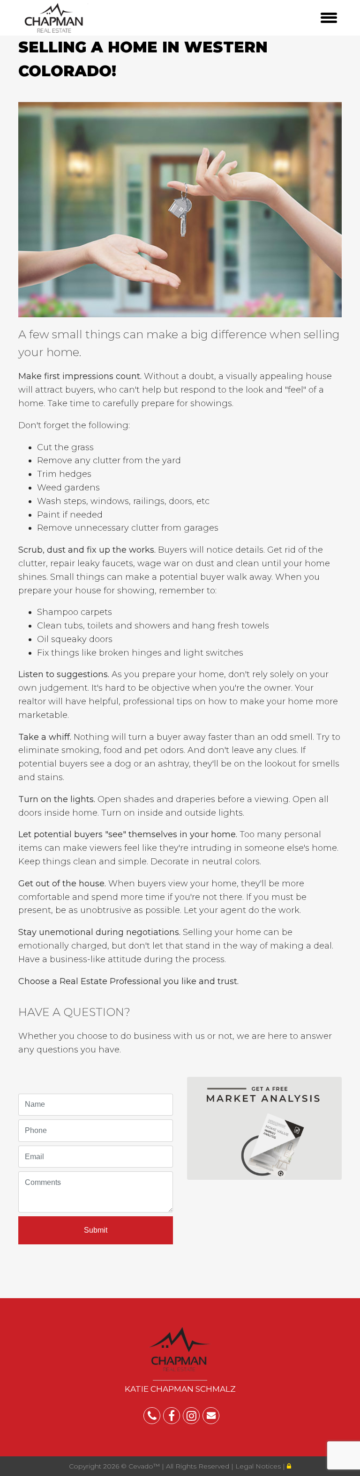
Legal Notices (259, 1466)
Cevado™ (145, 1466)
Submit (95, 1230)
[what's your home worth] (264, 1126)
